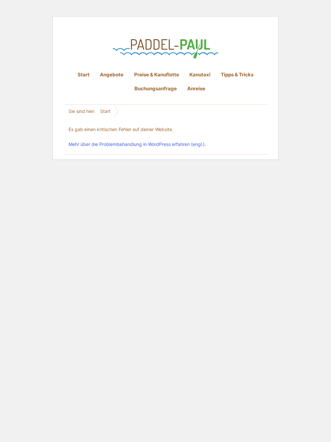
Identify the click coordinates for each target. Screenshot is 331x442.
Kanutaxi (199, 75)
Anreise (196, 88)
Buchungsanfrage (155, 88)
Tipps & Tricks (237, 75)
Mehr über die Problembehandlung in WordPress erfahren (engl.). (137, 144)
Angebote (111, 75)
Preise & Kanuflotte (156, 75)
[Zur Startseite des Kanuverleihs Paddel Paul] (165, 49)
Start (84, 75)
